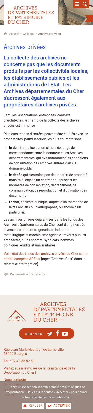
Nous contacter (15, 380)
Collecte (28, 34)
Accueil (14, 34)
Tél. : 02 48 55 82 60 (19, 361)
